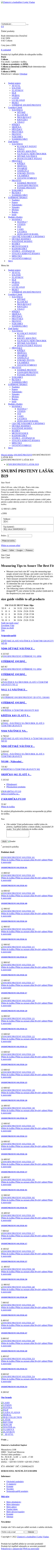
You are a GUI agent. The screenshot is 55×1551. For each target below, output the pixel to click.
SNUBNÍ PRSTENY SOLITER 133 (14, 1136)
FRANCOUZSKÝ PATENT (29, 158)
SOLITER (16, 88)
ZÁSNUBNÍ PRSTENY (27, 185)
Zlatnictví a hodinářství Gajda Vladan (33, 1537)
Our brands (6, 1397)
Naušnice (16, 200)
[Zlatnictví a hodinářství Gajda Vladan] (18, 2)
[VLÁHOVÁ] (7, 1429)
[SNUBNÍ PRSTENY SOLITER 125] (18, 1072)
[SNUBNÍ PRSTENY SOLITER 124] (18, 1054)
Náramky (16, 207)
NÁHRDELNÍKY (20, 139)
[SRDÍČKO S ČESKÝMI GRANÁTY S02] (20, 769)
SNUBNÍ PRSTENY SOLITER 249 (14, 1351)
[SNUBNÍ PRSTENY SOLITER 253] (18, 1359)
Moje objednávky (13, 1502)
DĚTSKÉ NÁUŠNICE (27, 156)
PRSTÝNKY (17, 132)
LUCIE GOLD (18, 100)
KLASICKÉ (22, 115)
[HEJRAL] (6, 1415)
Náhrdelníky (17, 205)
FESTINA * (22, 222)
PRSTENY (16, 134)
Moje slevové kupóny (15, 1512)
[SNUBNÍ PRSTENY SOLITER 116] (18, 965)
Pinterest (29, 550)
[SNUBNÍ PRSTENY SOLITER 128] (18, 1090)
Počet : (4, 535)
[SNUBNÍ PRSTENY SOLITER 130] (18, 1108)
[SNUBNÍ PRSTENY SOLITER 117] (18, 983)
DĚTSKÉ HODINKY (21, 239)
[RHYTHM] (7, 1422)
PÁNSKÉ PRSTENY (26, 188)
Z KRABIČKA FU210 (13, 799)
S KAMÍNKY (23, 175)
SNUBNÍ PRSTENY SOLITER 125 (14, 1082)
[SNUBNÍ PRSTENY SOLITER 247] (18, 1323)
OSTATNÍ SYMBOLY (27, 178)
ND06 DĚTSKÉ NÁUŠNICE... (18, 648)
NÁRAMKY (17, 137)
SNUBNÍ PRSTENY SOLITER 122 (14, 1047)
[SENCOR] (6, 1424)
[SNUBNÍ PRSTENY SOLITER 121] (18, 1018)
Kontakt (9, 1486)
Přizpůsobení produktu (15, 787)
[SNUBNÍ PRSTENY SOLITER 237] (18, 1251)
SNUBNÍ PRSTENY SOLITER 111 (14, 939)
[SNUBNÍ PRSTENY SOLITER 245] (18, 1305)
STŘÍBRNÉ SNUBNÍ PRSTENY (26, 105)
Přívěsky (15, 210)
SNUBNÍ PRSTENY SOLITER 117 (14, 993)
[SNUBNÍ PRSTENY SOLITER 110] (18, 911)
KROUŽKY (22, 119)
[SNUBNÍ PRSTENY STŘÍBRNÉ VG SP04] (21, 669)
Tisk (3, 630)
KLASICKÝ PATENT (27, 146)
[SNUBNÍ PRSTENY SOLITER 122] (18, 1036)
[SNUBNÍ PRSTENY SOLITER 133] (18, 1126)
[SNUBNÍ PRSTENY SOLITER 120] (18, 1001)
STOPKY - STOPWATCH (23, 251)
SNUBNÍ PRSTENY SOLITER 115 (14, 957)
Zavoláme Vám (7, 625)
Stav (3, 482)
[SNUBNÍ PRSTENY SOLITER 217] (18, 1233)
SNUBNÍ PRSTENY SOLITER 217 (14, 1244)
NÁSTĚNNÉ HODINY (22, 241)
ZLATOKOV (17, 90)
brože (14, 214)
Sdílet (11, 550)
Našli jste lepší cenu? (10, 623)
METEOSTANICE (20, 246)
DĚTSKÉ (21, 112)
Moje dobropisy (13, 1504)
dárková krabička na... (10, 794)
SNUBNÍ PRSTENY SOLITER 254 (14, 1387)
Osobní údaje (12, 1509)
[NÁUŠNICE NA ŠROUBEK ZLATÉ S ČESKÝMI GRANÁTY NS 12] (27, 684)
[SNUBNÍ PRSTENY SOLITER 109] (18, 893)
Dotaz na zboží (7, 628)
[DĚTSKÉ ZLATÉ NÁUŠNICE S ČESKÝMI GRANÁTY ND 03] (27, 741)
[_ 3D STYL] (7, 1434)
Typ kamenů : (9, 527)
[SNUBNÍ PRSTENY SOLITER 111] (17, 929)
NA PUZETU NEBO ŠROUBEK (31, 154)
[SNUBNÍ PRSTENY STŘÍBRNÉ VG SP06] (21, 656)
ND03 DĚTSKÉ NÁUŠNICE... (18, 746)
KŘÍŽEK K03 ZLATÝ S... (15, 715)
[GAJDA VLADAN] (10, 1412)
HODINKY (17, 219)
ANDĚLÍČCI (23, 171)
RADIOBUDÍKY (19, 249)
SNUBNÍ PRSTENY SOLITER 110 (14, 921)
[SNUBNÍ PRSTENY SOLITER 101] (18, 857)
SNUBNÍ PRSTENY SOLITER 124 (14, 1064)
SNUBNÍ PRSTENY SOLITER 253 (14, 1369)
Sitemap (9, 1516)
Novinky (10, 1489)
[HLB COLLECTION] (11, 1417)
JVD (19, 227)
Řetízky (15, 212)
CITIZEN (21, 224)
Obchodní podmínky (15, 1481)
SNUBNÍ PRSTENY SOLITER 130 (14, 1118)
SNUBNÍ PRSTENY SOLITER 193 (14, 1226)
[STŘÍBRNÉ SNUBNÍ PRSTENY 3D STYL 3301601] (25, 697)
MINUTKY (17, 256)
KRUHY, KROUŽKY (27, 151)
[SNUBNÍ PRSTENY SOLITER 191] (18, 1179)
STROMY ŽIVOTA (26, 173)
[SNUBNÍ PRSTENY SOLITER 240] (18, 1287)
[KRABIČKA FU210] (11, 791)
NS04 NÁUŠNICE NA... (14, 731)
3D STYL (16, 85)
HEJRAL (16, 95)
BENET (15, 102)
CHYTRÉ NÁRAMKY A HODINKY (28, 236)
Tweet (4, 550)
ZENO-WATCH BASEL (28, 234)
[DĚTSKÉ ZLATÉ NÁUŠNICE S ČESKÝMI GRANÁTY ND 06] (27, 643)
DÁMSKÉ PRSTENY (27, 183)
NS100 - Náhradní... (12, 761)
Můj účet (5, 1496)
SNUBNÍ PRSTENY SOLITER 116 (14, 975)
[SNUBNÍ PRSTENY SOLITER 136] (18, 1144)
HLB (14, 93)
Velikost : (7, 519)
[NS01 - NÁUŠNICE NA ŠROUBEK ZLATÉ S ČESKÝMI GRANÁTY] (27, 726)
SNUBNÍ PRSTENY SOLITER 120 (14, 1011)
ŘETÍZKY (16, 193)
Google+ (20, 550)
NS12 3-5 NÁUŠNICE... (14, 689)
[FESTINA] (6, 1407)
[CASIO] (5, 1403)
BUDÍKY (16, 244)
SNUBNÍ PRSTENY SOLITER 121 (14, 1029)
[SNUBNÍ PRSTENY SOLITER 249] (18, 1341)
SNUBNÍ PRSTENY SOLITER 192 (14, 1208)
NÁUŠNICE (17, 110)
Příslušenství (11, 784)
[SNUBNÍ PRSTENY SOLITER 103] (18, 875)
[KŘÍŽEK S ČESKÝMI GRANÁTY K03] (20, 710)
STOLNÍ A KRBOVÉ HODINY (26, 253)
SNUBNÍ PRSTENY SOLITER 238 (14, 1279)
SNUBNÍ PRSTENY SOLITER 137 (14, 1172)
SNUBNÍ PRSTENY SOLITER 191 (14, 1190)
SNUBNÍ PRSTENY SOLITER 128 (14, 1100)
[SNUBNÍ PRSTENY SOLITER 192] (18, 1197)
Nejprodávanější (8, 635)
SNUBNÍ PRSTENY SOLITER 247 (14, 1333)
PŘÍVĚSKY (17, 129)
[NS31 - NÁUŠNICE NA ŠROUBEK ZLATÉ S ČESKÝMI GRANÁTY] (27, 756)
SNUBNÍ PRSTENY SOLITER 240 (14, 1297)
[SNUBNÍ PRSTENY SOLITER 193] (18, 1215)
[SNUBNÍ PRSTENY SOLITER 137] (18, 1162)
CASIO (20, 229)
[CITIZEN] (6, 1405)
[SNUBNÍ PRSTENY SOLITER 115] (18, 947)
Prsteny (15, 202)
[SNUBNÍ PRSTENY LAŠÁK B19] (22, 464)
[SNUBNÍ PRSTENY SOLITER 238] (18, 1269)
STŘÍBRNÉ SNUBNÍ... (14, 661)
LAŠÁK (15, 98)
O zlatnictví (11, 1484)
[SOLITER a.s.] (8, 1427)
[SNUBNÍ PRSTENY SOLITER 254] (18, 1376)
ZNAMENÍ (22, 168)
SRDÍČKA (16, 127)
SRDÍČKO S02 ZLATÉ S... (16, 774)
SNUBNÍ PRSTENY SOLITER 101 (14, 868)
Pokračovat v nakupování (12, 1548)
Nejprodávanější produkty (17, 1491)
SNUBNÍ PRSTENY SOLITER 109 (14, 903)
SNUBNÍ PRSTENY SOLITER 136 (14, 1154)
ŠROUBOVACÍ (24, 117)
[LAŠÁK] (6, 1420)
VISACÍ (20, 122)
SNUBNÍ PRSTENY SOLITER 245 (14, 1315)
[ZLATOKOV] (8, 1432)
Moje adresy (11, 1507)
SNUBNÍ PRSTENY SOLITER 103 (14, 886)
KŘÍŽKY (16, 124)
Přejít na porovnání (31, 1548)
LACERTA (22, 231)
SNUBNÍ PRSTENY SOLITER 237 (14, 1261)
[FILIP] (4, 1410)
